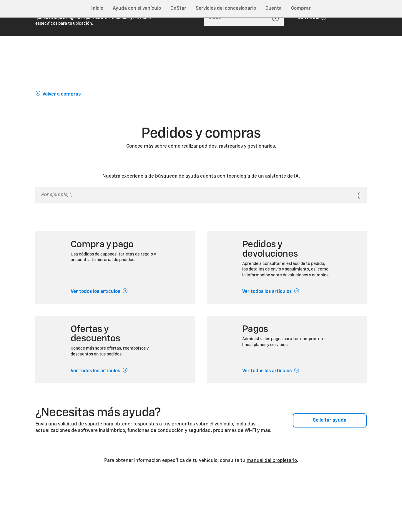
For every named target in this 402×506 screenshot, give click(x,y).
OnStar (178, 8)
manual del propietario (272, 460)
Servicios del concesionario (226, 8)
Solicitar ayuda (329, 420)
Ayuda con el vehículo (137, 8)
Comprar (301, 8)
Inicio (97, 8)
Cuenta (273, 8)
